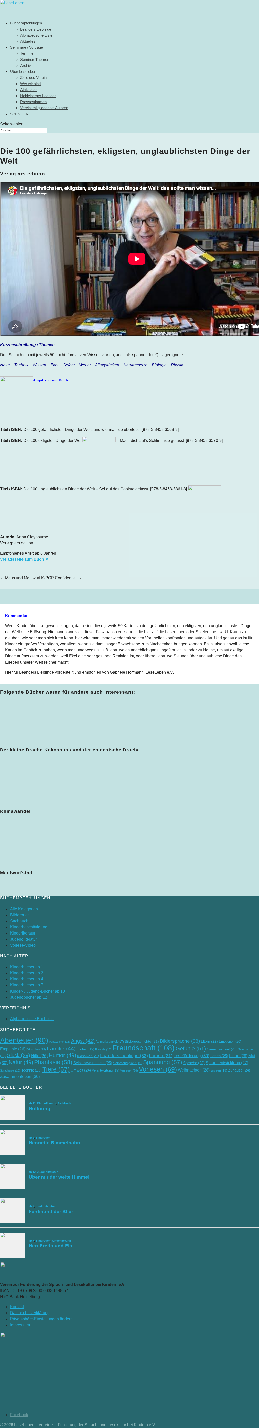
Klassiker (88, 1056)
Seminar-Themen (34, 59)
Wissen (219, 1070)
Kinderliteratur (22, 933)
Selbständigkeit (127, 1063)
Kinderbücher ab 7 (26, 985)
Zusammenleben (20, 1076)
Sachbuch (19, 921)
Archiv (25, 65)
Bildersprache (180, 1041)
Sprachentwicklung (227, 1062)
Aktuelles (27, 41)
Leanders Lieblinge (35, 29)
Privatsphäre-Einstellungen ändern (41, 1319)
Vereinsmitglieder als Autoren (44, 108)
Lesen (219, 1056)
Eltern (209, 1041)
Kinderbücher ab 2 (26, 973)
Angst (83, 1041)
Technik (31, 1070)
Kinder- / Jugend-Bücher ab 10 (37, 991)
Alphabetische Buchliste (32, 1019)
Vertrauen (129, 1070)
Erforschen (36, 1049)
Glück (18, 1055)
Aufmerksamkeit (110, 1041)
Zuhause (239, 1070)
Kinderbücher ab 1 (26, 967)
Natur (21, 1062)
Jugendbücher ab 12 (28, 997)
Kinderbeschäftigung (28, 927)
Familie (61, 1048)
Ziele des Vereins (34, 77)
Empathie (12, 1049)
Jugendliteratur (23, 939)
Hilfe (39, 1056)
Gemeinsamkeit (221, 1049)
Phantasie (53, 1062)
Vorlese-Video (23, 945)
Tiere (56, 1069)
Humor (62, 1055)
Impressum (20, 1325)
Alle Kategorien (24, 909)
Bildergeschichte (142, 1041)
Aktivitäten (28, 90)
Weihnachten (194, 1070)
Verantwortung (105, 1070)
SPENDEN (19, 114)
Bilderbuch (20, 915)
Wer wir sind (30, 83)
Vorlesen (158, 1069)
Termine (26, 53)
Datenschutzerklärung (30, 1313)
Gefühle (191, 1048)
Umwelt (81, 1070)
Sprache (194, 1063)
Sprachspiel (10, 1070)
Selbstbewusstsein (92, 1063)
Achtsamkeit (59, 1041)
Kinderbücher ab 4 (26, 979)
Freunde (103, 1049)
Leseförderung (191, 1055)
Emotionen (230, 1041)
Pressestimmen (33, 102)
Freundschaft (143, 1047)
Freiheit (85, 1049)
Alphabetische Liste (36, 35)
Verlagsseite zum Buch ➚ (24, 559)
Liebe (238, 1055)
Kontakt (17, 1307)
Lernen (160, 1055)
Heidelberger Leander (38, 96)
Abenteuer (24, 1040)
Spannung (162, 1062)
